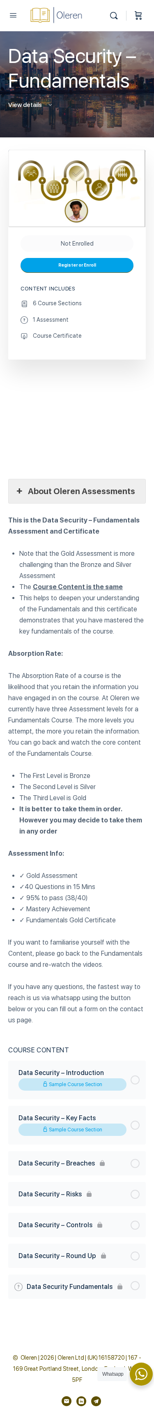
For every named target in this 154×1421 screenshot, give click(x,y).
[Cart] (138, 15)
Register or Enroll (77, 265)
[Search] (116, 15)
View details (25, 105)
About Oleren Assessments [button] (81, 491)
